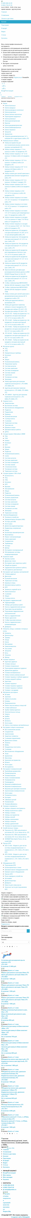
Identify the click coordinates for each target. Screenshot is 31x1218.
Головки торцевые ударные (13, 686)
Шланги (7, 719)
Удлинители (8, 134)
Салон (7, 456)
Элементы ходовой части (13, 589)
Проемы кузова (10, 559)
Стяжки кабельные (11, 708)
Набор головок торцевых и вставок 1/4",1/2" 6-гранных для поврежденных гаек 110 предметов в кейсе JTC (17, 213)
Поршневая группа (11, 364)
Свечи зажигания (10, 539)
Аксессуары (8, 524)
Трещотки (8, 132)
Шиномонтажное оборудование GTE (16, 870)
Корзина (6, 1179)
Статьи (3, 35)
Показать (3, 939)
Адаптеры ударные (11, 662)
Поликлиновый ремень (12, 362)
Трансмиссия (9, 425)
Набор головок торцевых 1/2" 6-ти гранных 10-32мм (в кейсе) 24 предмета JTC (15, 162)
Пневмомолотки (10, 780)
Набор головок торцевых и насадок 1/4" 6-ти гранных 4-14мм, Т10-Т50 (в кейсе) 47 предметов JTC (16, 219)
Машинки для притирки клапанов (15, 789)
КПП (6, 357)
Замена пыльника (10, 699)
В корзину (4, 970)
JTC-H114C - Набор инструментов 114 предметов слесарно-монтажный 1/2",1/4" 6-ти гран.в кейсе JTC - (17, 316)
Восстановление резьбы (12, 730)
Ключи (5, 103)
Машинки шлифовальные (13, 784)
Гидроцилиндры (10, 602)
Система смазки (10, 373)
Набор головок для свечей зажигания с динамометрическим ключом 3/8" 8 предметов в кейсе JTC (17, 296)
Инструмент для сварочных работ (15, 563)
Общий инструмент (11, 565)
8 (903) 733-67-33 (6, 5)
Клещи (7, 530)
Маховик (7, 447)
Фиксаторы (8, 758)
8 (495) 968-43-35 (6, 3)
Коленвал (8, 355)
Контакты (4, 38)
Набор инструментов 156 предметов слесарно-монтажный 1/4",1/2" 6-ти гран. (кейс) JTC (16, 246)
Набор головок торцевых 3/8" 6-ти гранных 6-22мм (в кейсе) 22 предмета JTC (17, 186)
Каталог (3, 22)
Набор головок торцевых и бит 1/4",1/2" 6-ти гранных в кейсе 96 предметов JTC (15, 193)
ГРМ (6, 351)
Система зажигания (11, 368)
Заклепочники (9, 734)
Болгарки (8, 797)
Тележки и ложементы (10, 806)
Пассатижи (8, 649)
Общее (7, 359)
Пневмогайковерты (11, 804)
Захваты (7, 743)
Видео (3, 32)
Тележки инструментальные (14, 826)
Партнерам (5, 25)
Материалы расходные (10, 692)
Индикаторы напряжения (13, 528)
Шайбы (7, 716)
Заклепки (8, 697)
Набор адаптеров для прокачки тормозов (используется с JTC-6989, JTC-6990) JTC (16, 383)
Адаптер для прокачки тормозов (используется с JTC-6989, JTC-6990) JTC (16, 390)
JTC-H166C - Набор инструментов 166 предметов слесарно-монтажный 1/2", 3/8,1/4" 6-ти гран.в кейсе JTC (17, 329)
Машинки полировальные (13, 786)
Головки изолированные (12, 673)
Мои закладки (7, 1177)
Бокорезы (8, 633)
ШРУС (7, 432)
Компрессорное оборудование (14, 872)
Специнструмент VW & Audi (12, 473)
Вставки (7, 694)
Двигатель (8, 576)
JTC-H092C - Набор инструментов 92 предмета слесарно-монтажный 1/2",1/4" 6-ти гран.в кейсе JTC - (17, 342)
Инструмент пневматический (12, 769)
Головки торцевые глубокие (14, 688)
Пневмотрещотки (10, 773)
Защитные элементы (11, 736)
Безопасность (9, 476)
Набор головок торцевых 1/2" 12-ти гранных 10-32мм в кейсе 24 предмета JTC (17, 156)
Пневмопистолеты (11, 795)
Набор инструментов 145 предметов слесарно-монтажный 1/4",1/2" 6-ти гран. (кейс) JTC (16, 239)
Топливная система (11, 377)
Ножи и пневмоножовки (12, 778)
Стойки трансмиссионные (13, 620)
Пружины (8, 414)
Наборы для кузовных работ (14, 605)
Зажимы (7, 638)
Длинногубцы (9, 635)
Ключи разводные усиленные (14, 110)
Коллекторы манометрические (14, 532)
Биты (6, 653)
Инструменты (9, 767)
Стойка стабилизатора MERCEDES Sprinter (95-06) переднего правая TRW (16, 289)
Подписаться (18, 77)
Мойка (7, 745)
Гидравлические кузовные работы (16, 567)
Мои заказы (7, 1175)
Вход (2, 91)
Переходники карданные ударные (16, 668)
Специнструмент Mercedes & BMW (14, 434)
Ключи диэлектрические (12, 121)
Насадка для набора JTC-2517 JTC (16, 309)
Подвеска (8, 410)
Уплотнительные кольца (12, 712)
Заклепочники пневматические (15, 791)
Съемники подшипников (12, 738)
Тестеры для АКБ (10, 521)
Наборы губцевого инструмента (15, 808)
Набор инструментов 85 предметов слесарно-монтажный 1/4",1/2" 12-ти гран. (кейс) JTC (16, 259)
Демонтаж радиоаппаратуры (14, 526)
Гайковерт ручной (10, 800)
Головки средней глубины (13, 679)
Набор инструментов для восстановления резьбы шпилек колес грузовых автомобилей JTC (17, 145)
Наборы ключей (10, 817)
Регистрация (9, 91)
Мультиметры (9, 535)
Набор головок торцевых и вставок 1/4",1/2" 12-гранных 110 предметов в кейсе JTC (17, 199)
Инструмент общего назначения (13, 727)
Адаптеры (8, 681)
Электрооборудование (10, 515)
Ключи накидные (10, 108)
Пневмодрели (9, 782)
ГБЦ (6, 349)
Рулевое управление (11, 497)
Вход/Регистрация (9, 1173)
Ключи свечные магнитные (13, 114)
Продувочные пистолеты (13, 747)
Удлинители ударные (11, 670)
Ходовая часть (18, 96)
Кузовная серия (8, 557)
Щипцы (7, 548)
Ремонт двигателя (10, 618)
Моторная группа (8, 346)
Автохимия (8, 878)
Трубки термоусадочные (12, 710)
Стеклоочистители (10, 467)
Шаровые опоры (10, 427)
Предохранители (10, 703)
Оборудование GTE (9, 863)
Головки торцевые (9, 659)
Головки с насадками (11, 690)
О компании (5, 15)
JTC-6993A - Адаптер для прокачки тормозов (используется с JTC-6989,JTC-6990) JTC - (16, 397)
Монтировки (8, 644)
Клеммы (7, 701)
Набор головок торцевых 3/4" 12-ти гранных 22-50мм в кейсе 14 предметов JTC (16, 169)
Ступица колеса (10, 419)
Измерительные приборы (13, 353)
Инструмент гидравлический (12, 600)
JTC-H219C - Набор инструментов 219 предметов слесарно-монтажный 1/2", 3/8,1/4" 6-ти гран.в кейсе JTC (17, 335)
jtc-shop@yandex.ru (9, 1189)
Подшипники (9, 412)
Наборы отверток (10, 821)
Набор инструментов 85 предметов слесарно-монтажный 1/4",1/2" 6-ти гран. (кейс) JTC (16, 265)
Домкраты (8, 627)
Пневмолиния (9, 802)
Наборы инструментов (12, 815)
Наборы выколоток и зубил (13, 811)
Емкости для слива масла (13, 885)
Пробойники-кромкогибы (13, 771)
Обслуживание (9, 489)
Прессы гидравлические (12, 616)
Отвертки (8, 655)
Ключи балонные (10, 105)
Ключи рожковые (10, 119)
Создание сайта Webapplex (20, 1217)
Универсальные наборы (10, 141)
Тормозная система (11, 423)
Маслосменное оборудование (14, 408)
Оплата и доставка (7, 18)
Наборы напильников (12, 819)
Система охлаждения (12, 370)
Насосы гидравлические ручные (15, 607)
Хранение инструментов (12, 760)
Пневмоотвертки (10, 775)
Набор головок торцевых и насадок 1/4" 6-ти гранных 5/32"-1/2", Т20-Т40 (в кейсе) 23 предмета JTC (17, 226)
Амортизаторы (9, 403)
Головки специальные (12, 666)
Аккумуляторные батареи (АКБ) (15, 519)
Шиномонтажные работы (13, 430)
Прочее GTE (7, 843)
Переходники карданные (13, 116)
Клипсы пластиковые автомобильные (17, 725)
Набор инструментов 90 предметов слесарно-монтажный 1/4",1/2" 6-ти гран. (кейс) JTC (16, 278)
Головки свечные (10, 664)
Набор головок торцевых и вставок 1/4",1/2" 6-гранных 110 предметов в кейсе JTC (16, 206)
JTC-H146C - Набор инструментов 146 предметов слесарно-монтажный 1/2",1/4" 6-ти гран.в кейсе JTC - (17, 322)
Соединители (9, 541)
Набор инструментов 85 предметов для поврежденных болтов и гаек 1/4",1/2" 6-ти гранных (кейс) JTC (16, 252)
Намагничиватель (10, 646)
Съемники (8, 421)
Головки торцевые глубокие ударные (16, 677)
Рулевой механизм (11, 416)
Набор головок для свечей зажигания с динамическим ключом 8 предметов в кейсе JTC (17, 175)
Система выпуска (10, 366)
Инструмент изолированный (14, 550)
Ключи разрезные (10, 112)
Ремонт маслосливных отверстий (15, 705)
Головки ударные (10, 574)
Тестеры (7, 546)
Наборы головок (10, 813)
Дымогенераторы (10, 881)
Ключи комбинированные (13, 127)
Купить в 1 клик (13, 970)
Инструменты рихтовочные (13, 570)
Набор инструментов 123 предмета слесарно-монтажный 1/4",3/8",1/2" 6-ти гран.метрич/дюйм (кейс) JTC (16, 232)
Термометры (9, 543)
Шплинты (8, 721)
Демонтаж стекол (10, 561)
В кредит (4, 28)
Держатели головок (11, 740)
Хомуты (7, 714)
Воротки (7, 123)
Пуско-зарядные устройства (14, 876)
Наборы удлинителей (11, 824)
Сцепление (8, 375)
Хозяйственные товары (10, 828)
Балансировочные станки (13, 867)
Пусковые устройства (12, 517)
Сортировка (5, 935)
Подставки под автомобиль (13, 609)
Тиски (6, 754)
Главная (4, 12)
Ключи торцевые (10, 130)
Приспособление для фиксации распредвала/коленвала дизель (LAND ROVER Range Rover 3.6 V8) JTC (17, 272)
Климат (7, 440)
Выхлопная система (11, 405)
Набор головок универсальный (15, 675)
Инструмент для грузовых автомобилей (15, 572)
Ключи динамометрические (13, 125)
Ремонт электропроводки (13, 537)
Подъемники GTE (10, 865)
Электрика (8, 379)
